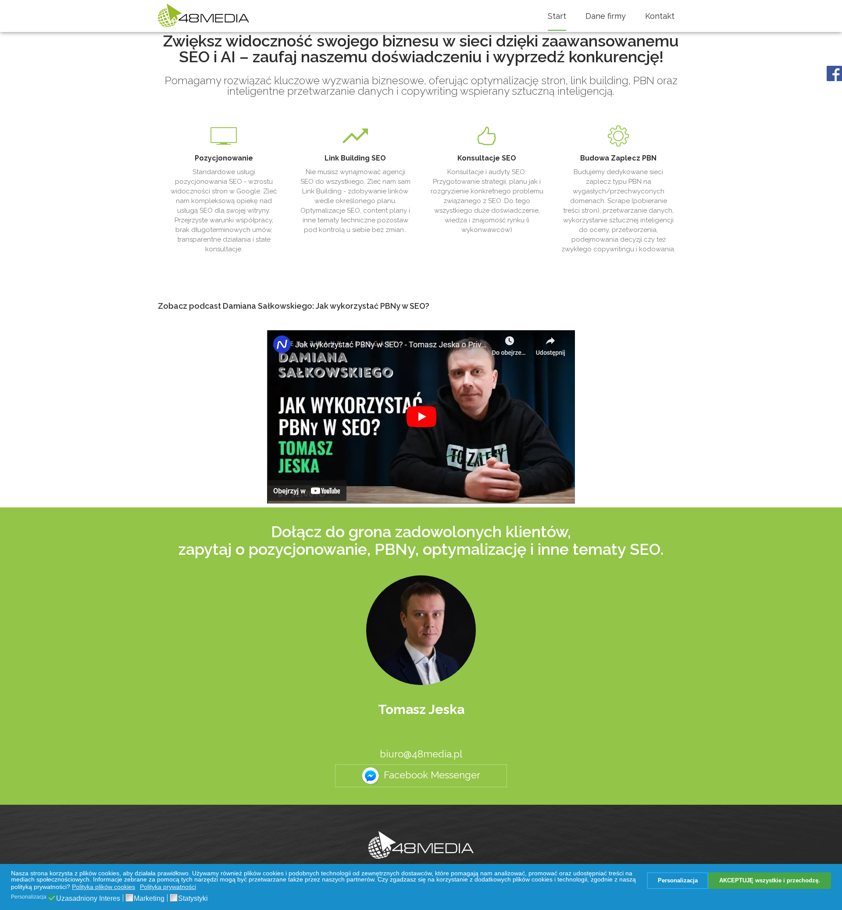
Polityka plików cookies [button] (103, 886)
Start (557, 16)
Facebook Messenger (432, 775)
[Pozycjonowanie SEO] (421, 845)
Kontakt (659, 16)
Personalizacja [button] (678, 881)
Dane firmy (605, 16)
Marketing (149, 899)
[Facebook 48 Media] (834, 73)
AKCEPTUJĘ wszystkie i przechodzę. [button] (769, 881)
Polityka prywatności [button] (168, 886)
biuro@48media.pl (421, 754)
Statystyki (193, 899)
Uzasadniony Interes (88, 899)
